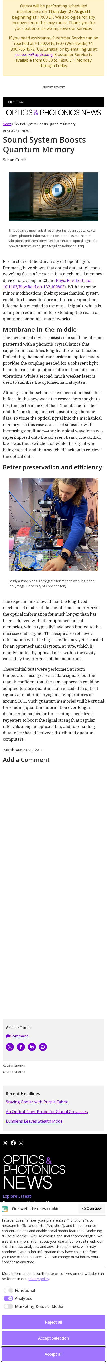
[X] (10, 1047)
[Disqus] (53, 827)
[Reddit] (43, 1047)
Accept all (53, 1354)
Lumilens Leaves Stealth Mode (34, 1121)
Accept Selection (53, 1338)
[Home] (34, 1173)
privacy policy (38, 1278)
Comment (19, 1036)
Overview (94, 1208)
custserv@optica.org (34, 54)
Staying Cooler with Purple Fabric (37, 1102)
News (7, 124)
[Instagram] (21, 1143)
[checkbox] (18, 1290)
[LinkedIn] (32, 1047)
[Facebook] (21, 1047)
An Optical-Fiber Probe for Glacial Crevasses (47, 1111)
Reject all (53, 1322)
